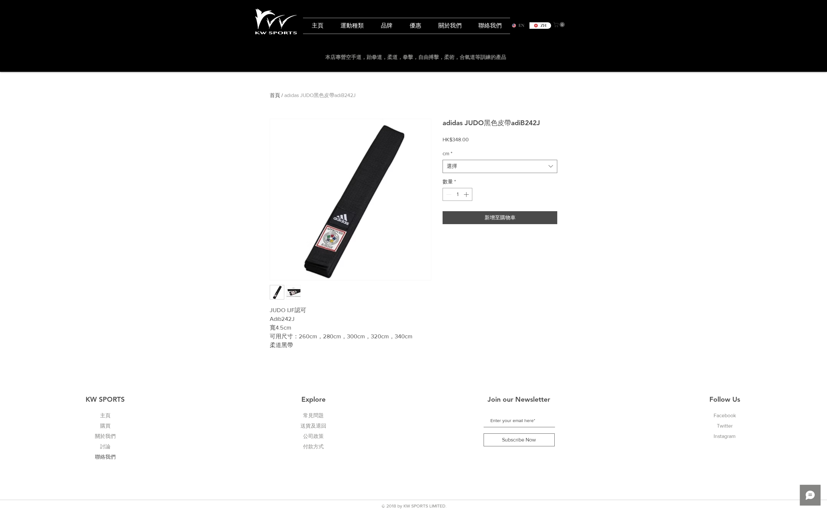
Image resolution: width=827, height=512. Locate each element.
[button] (559, 24)
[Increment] (466, 194)
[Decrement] (448, 194)
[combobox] (500, 166)
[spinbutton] (457, 194)
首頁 (275, 95)
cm (447, 153)
